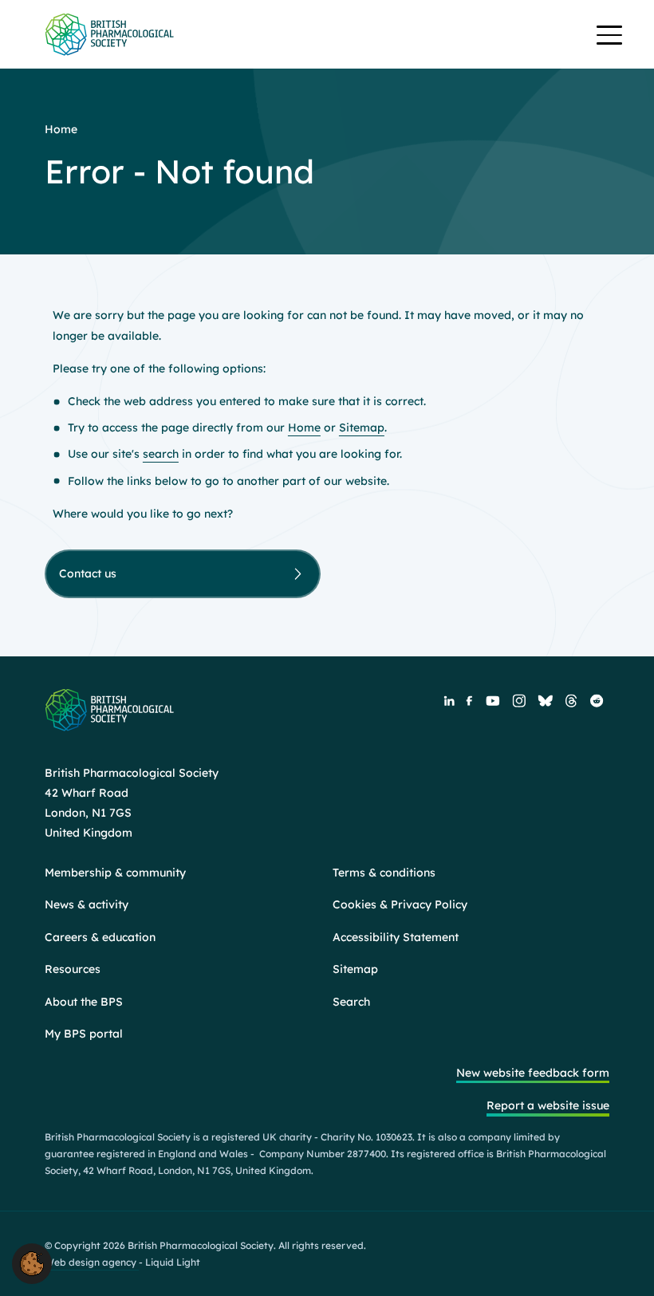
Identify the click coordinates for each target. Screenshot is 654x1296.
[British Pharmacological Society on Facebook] (469, 700)
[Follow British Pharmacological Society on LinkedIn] (449, 700)
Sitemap (361, 427)
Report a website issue (548, 1105)
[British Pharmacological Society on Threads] (571, 700)
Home (304, 427)
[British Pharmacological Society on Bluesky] (545, 700)
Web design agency (92, 1262)
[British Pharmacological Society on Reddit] (596, 700)
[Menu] (609, 37)
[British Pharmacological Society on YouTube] (492, 700)
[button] (32, 1262)
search (161, 454)
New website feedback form (532, 1073)
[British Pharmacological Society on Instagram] (519, 700)
